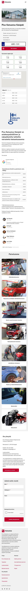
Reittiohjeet (18, 74)
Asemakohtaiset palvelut (19, 562)
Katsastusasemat (6, 575)
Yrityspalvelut (17, 565)
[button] (25, 2)
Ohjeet (15, 568)
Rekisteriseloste (5, 568)
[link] (5, 221)
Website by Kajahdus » (15, 585)
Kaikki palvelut (17, 559)
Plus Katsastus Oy (6, 559)
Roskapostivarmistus (9, 509)
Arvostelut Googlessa (8, 247)
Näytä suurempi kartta (7, 77)
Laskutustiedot (5, 565)
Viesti (5, 495)
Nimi (6, 484)
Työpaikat (4, 562)
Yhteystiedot (4, 581)
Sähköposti (7, 490)
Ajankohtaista (5, 578)
